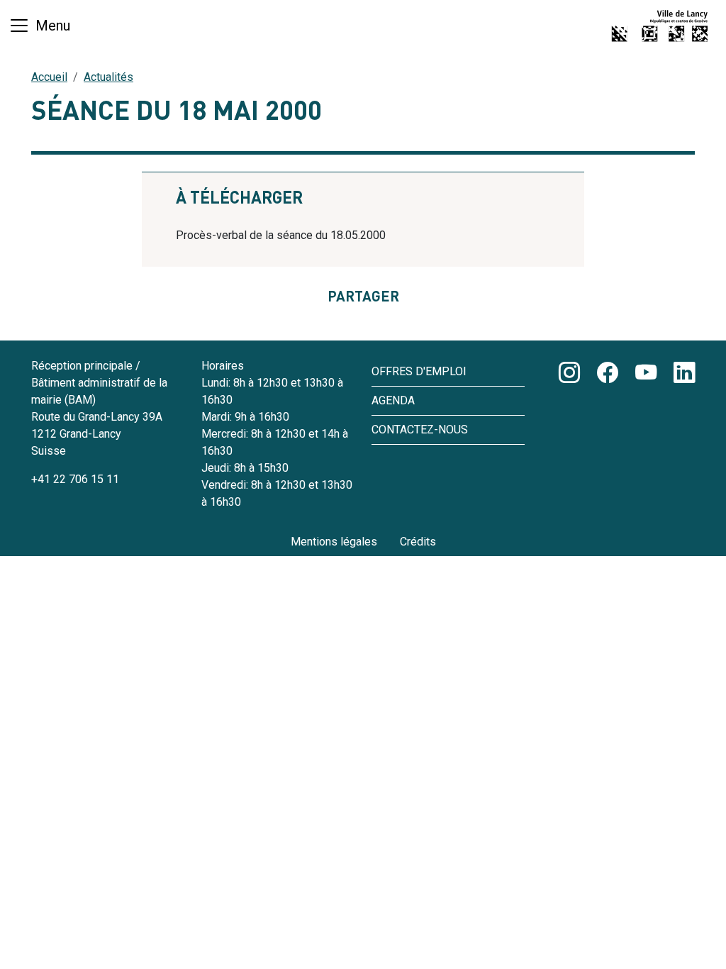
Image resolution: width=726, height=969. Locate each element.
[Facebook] (607, 374)
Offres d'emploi (419, 371)
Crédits (418, 541)
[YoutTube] (646, 374)
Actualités (108, 77)
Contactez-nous (420, 429)
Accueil (49, 77)
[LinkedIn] (684, 374)
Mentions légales (334, 541)
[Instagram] (569, 374)
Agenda (393, 400)
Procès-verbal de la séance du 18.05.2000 (281, 235)
